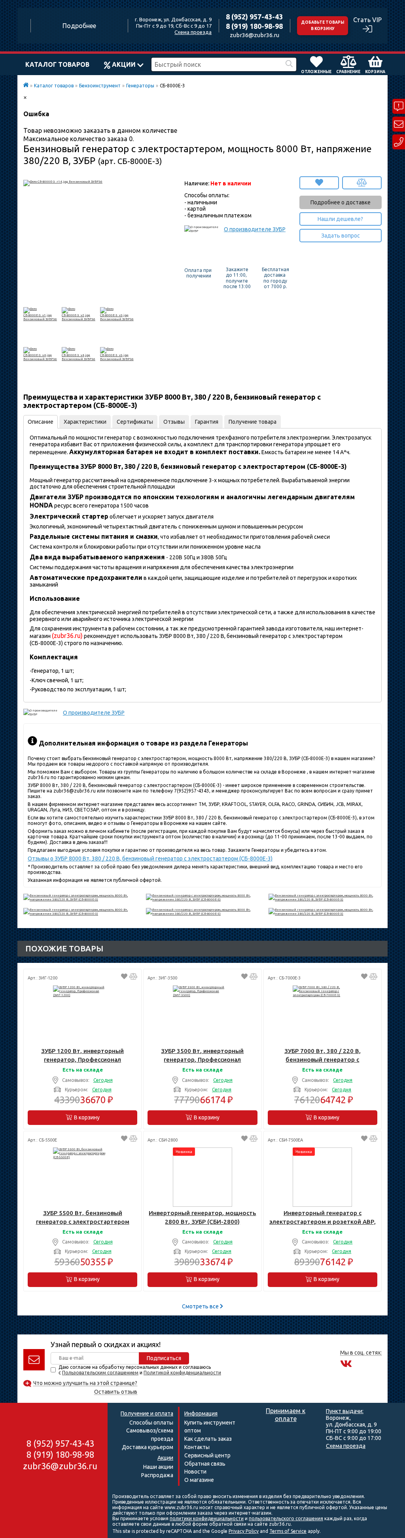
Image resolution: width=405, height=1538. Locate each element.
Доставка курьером (147, 1447)
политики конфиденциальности (207, 1518)
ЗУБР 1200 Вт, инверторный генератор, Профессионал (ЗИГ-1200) (82, 1055)
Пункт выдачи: (344, 1411)
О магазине (199, 1480)
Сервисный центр (207, 1455)
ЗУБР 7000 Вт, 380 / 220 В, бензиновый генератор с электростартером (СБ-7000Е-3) (322, 1055)
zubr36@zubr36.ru (254, 35)
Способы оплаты (151, 1422)
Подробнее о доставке (340, 202)
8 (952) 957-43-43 (254, 17)
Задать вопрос (340, 235)
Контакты (197, 1447)
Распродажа (157, 1475)
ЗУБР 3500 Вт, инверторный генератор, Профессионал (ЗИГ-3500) (202, 1055)
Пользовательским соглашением (100, 1372)
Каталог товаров (57, 64)
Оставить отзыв (115, 1392)
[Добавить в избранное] (319, 182)
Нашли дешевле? (340, 219)
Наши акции (158, 1467)
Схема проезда (193, 32)
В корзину (87, 1117)
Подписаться (164, 1358)
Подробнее (79, 25)
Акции (123, 64)
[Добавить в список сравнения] (362, 182)
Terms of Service (288, 1531)
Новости (195, 1471)
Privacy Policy (244, 1531)
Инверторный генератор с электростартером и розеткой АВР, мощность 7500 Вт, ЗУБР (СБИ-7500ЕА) (322, 1217)
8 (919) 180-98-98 (254, 26)
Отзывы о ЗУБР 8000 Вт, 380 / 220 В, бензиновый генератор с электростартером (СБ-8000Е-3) (150, 858)
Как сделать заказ (208, 1439)
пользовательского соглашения (286, 1518)
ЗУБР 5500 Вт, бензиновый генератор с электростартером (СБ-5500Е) (82, 1217)
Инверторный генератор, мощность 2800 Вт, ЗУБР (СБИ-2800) (202, 1217)
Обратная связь (204, 1464)
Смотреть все (201, 1306)
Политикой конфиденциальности (182, 1372)
